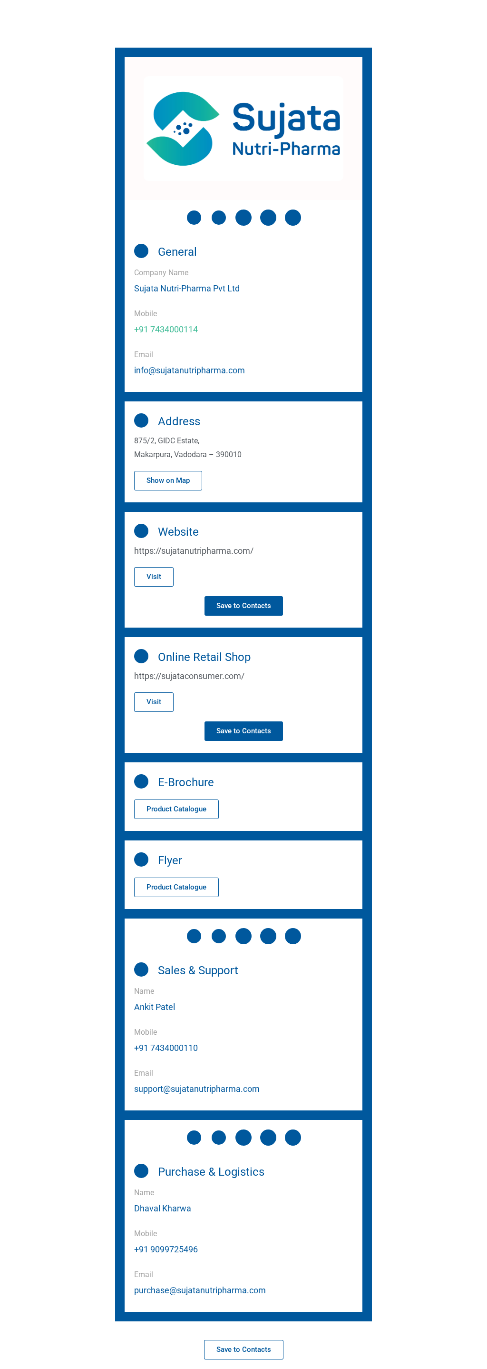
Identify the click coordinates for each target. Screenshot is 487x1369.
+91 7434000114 (166, 329)
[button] (168, 480)
